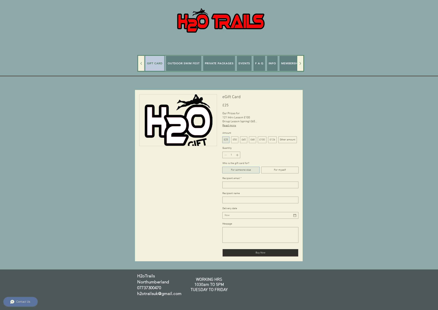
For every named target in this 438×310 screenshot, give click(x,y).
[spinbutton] (231, 155)
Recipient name (231, 193)
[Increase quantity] (237, 155)
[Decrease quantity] (225, 155)
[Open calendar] (295, 215)
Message (227, 223)
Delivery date (229, 208)
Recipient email (231, 178)
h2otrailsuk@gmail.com (159, 293)
